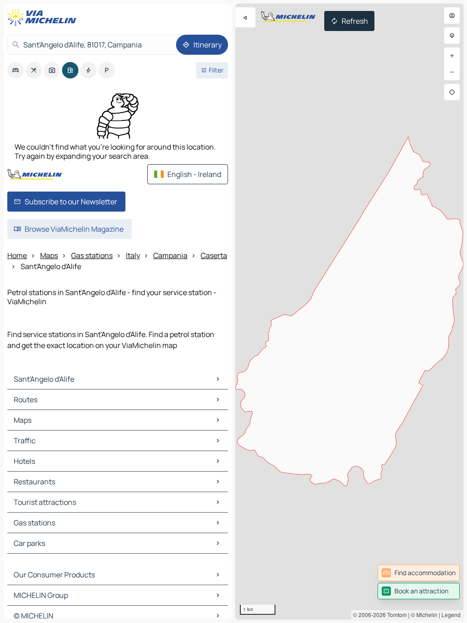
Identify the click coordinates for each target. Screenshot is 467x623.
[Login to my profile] (452, 15)
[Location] (452, 92)
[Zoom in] (452, 55)
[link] (419, 573)
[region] (349, 311)
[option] (15, 70)
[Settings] (452, 35)
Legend (451, 614)
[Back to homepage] (43, 17)
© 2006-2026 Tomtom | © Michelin (395, 614)
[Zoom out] (452, 72)
